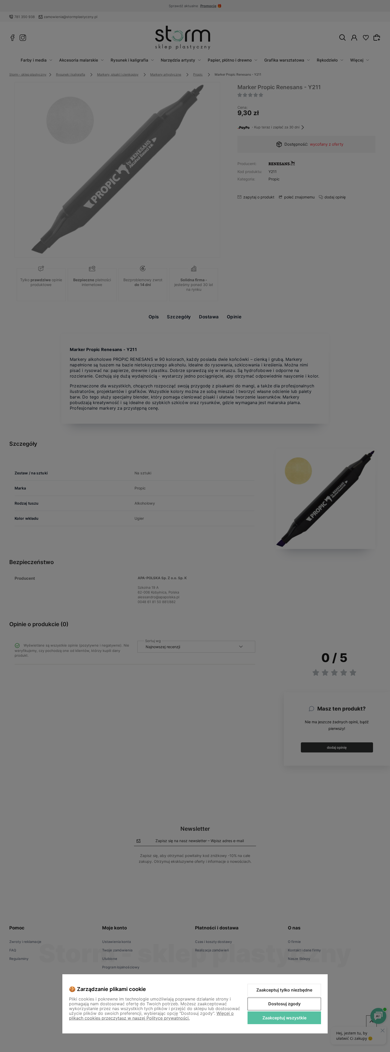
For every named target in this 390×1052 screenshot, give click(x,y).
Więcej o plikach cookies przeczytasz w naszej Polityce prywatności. (151, 1016)
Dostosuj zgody (284, 1003)
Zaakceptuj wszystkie (284, 1017)
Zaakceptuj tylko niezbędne (284, 990)
